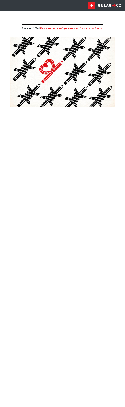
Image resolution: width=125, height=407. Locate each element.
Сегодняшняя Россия (91, 28)
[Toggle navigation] (91, 5)
